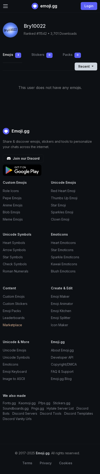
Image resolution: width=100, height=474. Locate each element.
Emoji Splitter (60, 318)
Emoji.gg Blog (61, 379)
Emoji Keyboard (15, 371)
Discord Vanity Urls (17, 419)
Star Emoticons (62, 250)
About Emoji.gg (62, 350)
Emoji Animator (62, 304)
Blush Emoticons (63, 271)
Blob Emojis (11, 212)
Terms (27, 463)
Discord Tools (50, 413)
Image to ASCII (14, 379)
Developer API (62, 357)
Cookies (65, 463)
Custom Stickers (15, 304)
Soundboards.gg (16, 408)
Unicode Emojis (14, 350)
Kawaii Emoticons (64, 264)
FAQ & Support (62, 371)
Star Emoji (58, 205)
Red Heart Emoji (63, 191)
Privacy (46, 463)
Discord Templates (78, 413)
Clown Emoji (60, 219)
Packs (71, 55)
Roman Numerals (15, 271)
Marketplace (12, 325)
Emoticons (10, 364)
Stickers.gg (61, 403)
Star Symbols (13, 257)
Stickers (40, 55)
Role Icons (11, 191)
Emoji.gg (20, 131)
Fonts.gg (9, 403)
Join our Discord (26, 158)
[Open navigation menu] (5, 6)
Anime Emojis (13, 205)
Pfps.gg (44, 403)
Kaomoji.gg (27, 403)
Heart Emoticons (63, 243)
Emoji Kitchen (61, 311)
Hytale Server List (60, 408)
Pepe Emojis (12, 198)
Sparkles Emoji (62, 212)
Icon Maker (59, 325)
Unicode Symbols (16, 357)
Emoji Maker (60, 296)
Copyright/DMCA (64, 364)
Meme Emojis (13, 219)
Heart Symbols (14, 243)
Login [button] (88, 6)
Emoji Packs (12, 311)
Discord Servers (24, 413)
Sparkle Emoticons (65, 257)
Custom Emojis (14, 296)
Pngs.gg (37, 408)
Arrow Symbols (14, 250)
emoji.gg (48, 5)
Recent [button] (84, 66)
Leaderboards (14, 318)
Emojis (11, 55)
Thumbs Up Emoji (64, 198)
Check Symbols (15, 264)
